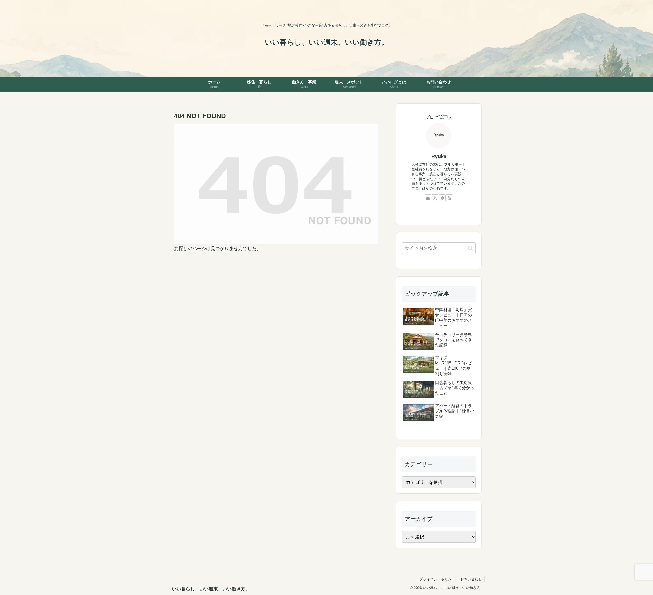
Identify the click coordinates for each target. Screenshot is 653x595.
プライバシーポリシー (437, 579)
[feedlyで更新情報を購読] (442, 197)
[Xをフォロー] (435, 197)
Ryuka (438, 156)
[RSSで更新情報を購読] (449, 197)
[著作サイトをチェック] (428, 197)
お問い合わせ (471, 579)
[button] (470, 248)
